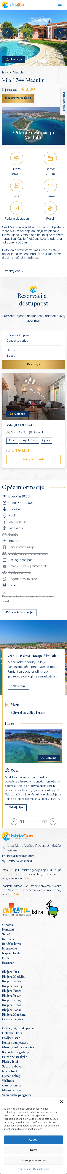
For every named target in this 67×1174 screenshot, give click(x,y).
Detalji (12, 440)
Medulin (18, 72)
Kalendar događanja (16, 1052)
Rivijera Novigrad (14, 1000)
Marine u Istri (11, 1090)
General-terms (41, 1169)
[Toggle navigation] (60, 5)
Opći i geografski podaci (18, 1028)
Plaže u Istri (10, 1061)
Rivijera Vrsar (11, 995)
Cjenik (46, 440)
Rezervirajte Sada (18, 98)
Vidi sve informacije (19, 612)
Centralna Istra (12, 1019)
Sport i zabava (11, 1066)
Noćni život (9, 1071)
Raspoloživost (29, 440)
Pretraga (33, 364)
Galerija (16, 59)
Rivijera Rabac (11, 1010)
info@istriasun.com (20, 856)
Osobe (11, 350)
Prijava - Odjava (18, 335)
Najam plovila (11, 953)
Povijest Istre (11, 1038)
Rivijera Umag (12, 1005)
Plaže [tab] (14, 705)
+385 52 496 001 (19, 861)
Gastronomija (11, 1085)
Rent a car (9, 939)
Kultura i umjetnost (15, 1042)
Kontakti (8, 929)
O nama (7, 925)
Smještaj (7, 934)
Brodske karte (11, 944)
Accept (33, 1139)
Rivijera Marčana (13, 1014)
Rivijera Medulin (13, 976)
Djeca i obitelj (11, 1076)
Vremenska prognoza (16, 1095)
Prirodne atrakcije (14, 1057)
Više (27, 878)
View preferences (34, 1160)
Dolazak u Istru (12, 1033)
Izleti (5, 958)
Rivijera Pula (10, 972)
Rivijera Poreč (11, 991)
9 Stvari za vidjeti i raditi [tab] (27, 713)
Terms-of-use (23, 1169)
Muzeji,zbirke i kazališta (18, 1047)
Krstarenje (9, 948)
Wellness (8, 1081)
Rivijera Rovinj (12, 986)
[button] (61, 1101)
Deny (33, 1150)
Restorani (8, 963)
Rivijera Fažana (12, 981)
